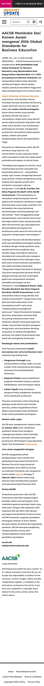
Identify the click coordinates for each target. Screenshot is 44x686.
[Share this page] (40, 21)
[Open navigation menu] (4, 21)
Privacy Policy (34, 682)
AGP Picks (6, 4)
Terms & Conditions (32, 677)
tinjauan (19, 474)
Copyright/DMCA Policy (14, 682)
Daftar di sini (31, 444)
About (11, 671)
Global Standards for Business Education (20, 96)
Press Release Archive (26, 671)
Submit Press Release (12, 677)
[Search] (28, 22)
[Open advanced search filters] (34, 22)
